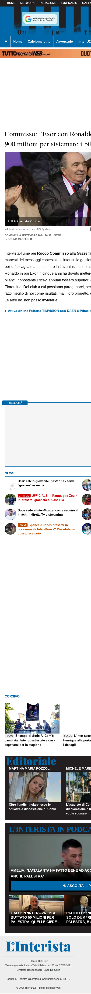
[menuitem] (5, 41)
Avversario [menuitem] (64, 41)
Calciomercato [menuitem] (39, 41)
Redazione (48, 3)
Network (27, 3)
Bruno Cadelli (18, 239)
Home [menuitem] (17, 41)
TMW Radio (69, 3)
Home (11, 3)
